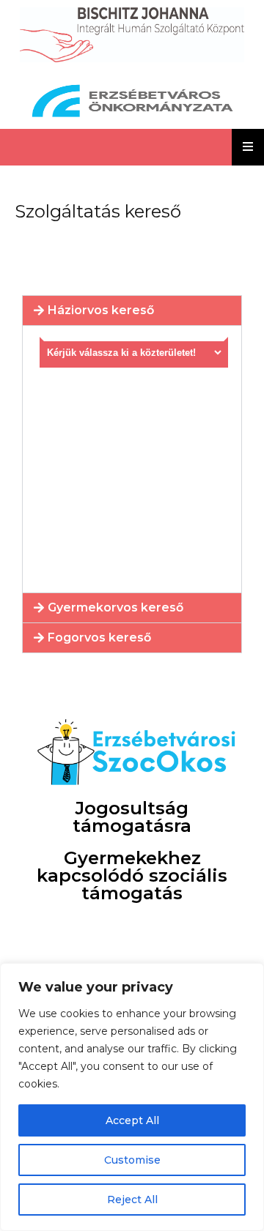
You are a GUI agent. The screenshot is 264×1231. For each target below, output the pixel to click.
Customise (132, 1160)
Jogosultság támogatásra (132, 816)
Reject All (132, 1199)
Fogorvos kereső (99, 637)
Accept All (132, 1120)
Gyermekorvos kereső (115, 607)
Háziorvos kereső (101, 310)
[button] (132, 310)
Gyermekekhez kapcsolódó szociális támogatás (132, 875)
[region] (132, 1097)
